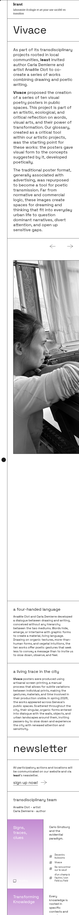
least (18, 4)
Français (3, 902)
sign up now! (25, 782)
